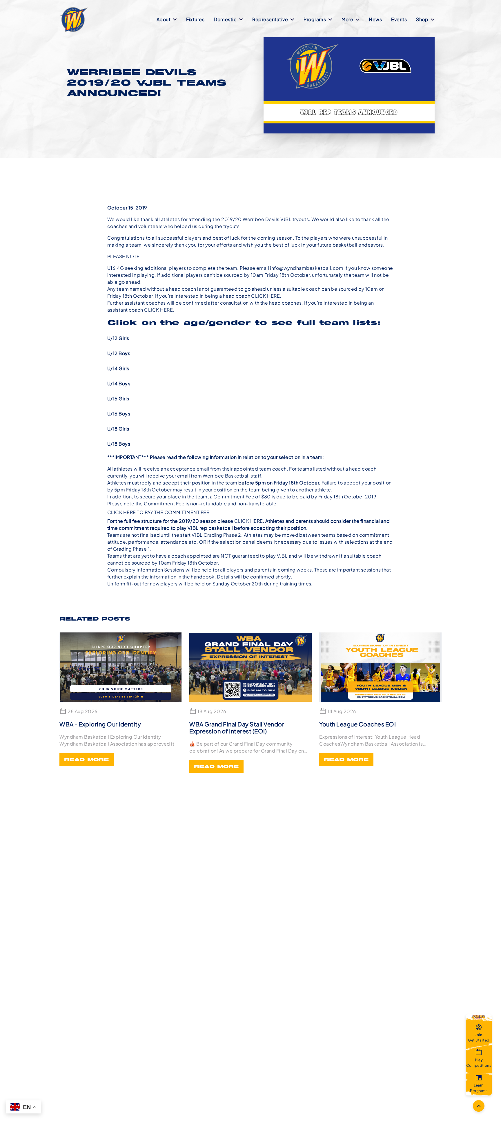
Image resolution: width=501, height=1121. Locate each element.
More (347, 19)
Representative (270, 19)
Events (399, 19)
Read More (86, 760)
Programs (315, 19)
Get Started (478, 1037)
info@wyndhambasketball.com (306, 268)
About (164, 19)
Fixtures (195, 19)
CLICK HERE (265, 296)
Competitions (478, 1062)
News (375, 19)
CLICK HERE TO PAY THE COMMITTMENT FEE (158, 512)
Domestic (225, 19)
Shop (422, 19)
